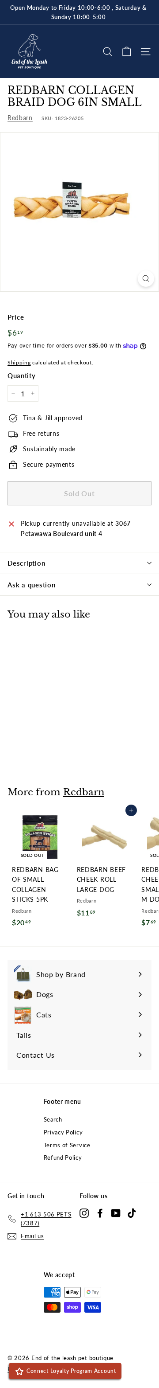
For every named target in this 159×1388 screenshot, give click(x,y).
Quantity (22, 375)
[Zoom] (146, 278)
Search (53, 1119)
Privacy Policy (63, 1132)
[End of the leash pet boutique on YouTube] (116, 1213)
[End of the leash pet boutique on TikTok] (131, 1213)
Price (16, 317)
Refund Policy (63, 1157)
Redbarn (20, 117)
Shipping (19, 362)
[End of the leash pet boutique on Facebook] (100, 1213)
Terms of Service (67, 1145)
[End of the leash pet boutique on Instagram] (84, 1213)
